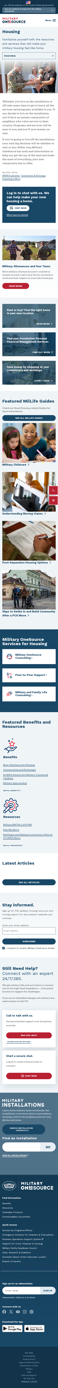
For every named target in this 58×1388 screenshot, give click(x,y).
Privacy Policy (29, 1359)
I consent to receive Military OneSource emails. (30, 948)
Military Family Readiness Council (19, 1248)
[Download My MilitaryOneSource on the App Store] (34, 1328)
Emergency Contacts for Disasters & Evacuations (28, 1235)
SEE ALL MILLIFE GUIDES (29, 418)
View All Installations (14, 1155)
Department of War (29, 1366)
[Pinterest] (31, 1312)
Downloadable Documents (16, 1216)
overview (10, 55)
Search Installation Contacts (21, 1129)
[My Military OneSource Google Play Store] (12, 1328)
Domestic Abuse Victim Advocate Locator (24, 1257)
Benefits (6, 1203)
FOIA (29, 1372)
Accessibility (29, 1356)
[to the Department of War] (28, 2)
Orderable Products (12, 1212)
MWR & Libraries (11, 176)
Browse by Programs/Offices (17, 1230)
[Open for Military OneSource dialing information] (53, 490)
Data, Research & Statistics (16, 1252)
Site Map (29, 1353)
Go (48, 1147)
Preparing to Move (11, 179)
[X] (11, 1312)
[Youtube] (18, 1312)
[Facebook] (4, 1312)
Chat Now (20, 208)
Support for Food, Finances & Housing (22, 1243)
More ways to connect (17, 215)
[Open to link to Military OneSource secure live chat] (53, 500)
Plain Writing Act (29, 1375)
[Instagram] (25, 1312)
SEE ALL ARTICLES (29, 882)
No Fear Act (29, 1378)
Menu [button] (48, 20)
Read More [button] (15, 286)
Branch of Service (11, 1261)
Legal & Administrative (29, 1362)
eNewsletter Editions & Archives (18, 1297)
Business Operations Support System (21, 1239)
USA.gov (29, 1369)
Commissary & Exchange (33, 176)
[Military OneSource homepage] (14, 20)
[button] (29, 10)
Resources (7, 1208)
